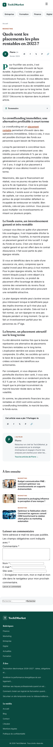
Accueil (5, 24)
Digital (5, 646)
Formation (24, 14)
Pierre (12, 52)
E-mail (7, 567)
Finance (37, 14)
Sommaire (12, 108)
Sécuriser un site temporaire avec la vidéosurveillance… (26, 696)
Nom (6, 563)
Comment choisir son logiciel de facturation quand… (24, 691)
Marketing (7, 636)
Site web (7, 571)
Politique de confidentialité (14, 734)
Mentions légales (10, 729)
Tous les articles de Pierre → (26, 457)
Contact (6, 719)
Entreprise (9, 14)
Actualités (7, 651)
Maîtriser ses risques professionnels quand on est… (24, 686)
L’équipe (6, 724)
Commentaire (11, 546)
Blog (5, 714)
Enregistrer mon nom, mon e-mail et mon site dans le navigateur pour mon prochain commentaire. (26, 578)
